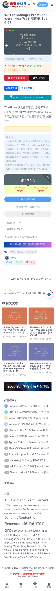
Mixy (24, 546)
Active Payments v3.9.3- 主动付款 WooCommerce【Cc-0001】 (14, 330)
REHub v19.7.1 (35, 553)
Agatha (23, 505)
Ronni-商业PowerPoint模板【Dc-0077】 (31, 406)
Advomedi (14, 506)
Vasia (16, 557)
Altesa (35, 506)
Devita (37, 513)
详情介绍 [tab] (12, 88)
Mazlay (8, 546)
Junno (43, 542)
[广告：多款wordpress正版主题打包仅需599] (28, 245)
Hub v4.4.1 (31, 539)
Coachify (20, 513)
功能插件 (20, 59)
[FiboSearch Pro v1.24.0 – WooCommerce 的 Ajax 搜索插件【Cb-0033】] (41, 316)
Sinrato (8, 557)
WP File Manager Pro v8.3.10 (23, 251)
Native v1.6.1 (34, 546)
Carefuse (36, 510)
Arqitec (7, 510)
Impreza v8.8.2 (12, 542)
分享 (10, 262)
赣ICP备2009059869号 (28, 576)
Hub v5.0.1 (44, 539)
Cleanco (13, 513)
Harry (13, 257)
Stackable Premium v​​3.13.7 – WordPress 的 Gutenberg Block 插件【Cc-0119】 (14, 367)
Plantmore (25, 549)
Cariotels (44, 510)
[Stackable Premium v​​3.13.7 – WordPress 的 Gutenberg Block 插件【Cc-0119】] (14, 351)
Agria (30, 506)
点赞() (32, 262)
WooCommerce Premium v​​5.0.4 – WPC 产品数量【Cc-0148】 (40, 366)
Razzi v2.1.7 (19, 553)
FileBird (28, 531)
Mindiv (17, 546)
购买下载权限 (18, 78)
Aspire (13, 510)
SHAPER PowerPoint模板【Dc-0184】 (30, 412)
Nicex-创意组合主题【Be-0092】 (28, 460)
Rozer (47, 553)
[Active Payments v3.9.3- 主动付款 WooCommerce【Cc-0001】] (14, 316)
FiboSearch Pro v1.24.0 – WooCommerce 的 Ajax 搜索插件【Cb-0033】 (41, 331)
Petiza (15, 549)
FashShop (17, 531)
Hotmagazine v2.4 (14, 539)
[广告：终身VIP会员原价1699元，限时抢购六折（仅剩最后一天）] (28, 98)
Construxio (28, 513)
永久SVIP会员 (42, 188)
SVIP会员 (21, 188)
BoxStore (28, 509)
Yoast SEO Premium (31, 557)
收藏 (20, 262)
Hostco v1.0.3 (31, 535)
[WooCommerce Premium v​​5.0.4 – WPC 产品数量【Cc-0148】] (41, 351)
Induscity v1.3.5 (30, 542)
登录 (44, 5)
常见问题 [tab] (28, 88)
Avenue (19, 510)
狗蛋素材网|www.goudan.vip (31, 568)
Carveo (7, 513)
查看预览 (40, 78)
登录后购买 (29, 199)
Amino (41, 505)
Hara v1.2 (18, 535)
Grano (36, 531)
